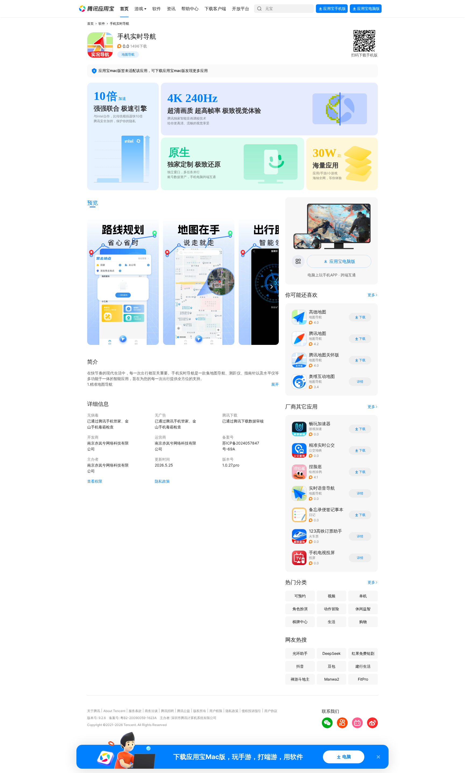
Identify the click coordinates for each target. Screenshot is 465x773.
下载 (362, 317)
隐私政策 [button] (162, 481)
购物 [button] (363, 621)
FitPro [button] (363, 679)
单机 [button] (363, 596)
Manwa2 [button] (331, 679)
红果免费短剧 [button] (363, 653)
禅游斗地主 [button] (300, 679)
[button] (96, 8)
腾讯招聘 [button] (167, 711)
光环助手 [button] (300, 653)
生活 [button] (331, 621)
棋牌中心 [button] (300, 621)
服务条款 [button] (135, 711)
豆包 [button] (331, 666)
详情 (360, 382)
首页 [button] (90, 23)
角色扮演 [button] (300, 608)
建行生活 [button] (363, 666)
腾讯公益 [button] (183, 711)
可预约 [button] (300, 596)
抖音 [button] (300, 666)
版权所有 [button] (199, 711)
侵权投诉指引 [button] (251, 711)
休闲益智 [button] (363, 608)
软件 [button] (101, 23)
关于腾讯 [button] (93, 711)
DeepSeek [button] (331, 653)
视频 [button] (331, 596)
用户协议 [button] (270, 711)
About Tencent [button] (114, 711)
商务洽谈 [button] (151, 711)
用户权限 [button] (215, 711)
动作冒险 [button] (331, 608)
